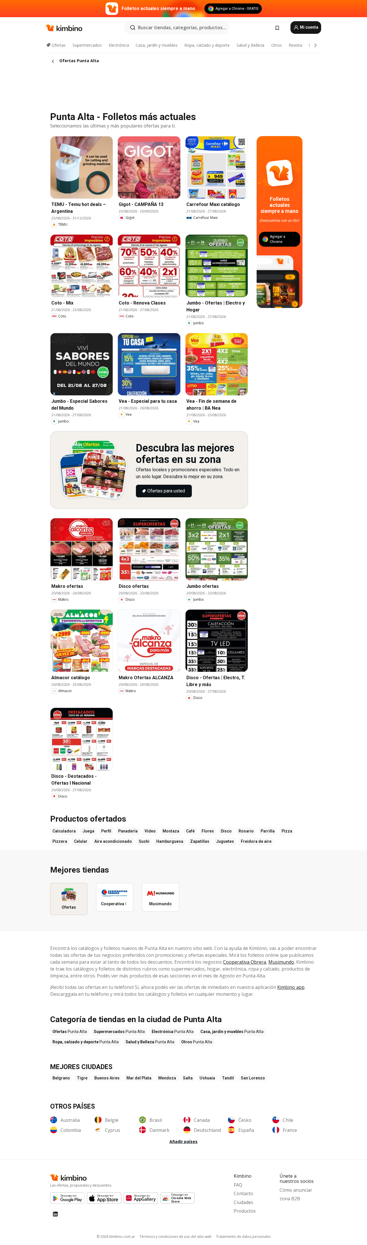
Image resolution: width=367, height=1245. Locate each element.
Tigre (82, 1078)
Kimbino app (290, 987)
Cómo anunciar (296, 1190)
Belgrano (61, 1078)
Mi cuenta (308, 27)
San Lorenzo (253, 1078)
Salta (188, 1078)
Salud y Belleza (250, 45)
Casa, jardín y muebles (156, 45)
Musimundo (281, 962)
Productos (245, 1211)
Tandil (228, 1078)
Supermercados (87, 45)
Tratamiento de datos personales (243, 1236)
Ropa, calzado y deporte (207, 45)
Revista (295, 45)
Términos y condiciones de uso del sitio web (175, 1236)
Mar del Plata (138, 1078)
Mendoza (167, 1078)
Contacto (243, 1193)
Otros (276, 45)
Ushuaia (207, 1078)
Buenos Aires (107, 1078)
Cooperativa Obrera (244, 962)
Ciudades (243, 1202)
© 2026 (116, 1236)
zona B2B (290, 1198)
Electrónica (119, 45)
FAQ (238, 1185)
